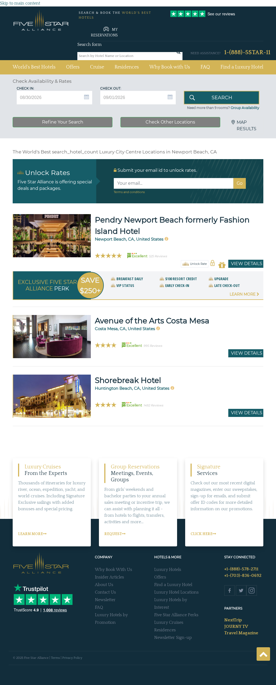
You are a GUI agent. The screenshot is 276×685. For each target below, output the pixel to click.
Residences (127, 67)
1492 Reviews (153, 405)
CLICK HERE (201, 534)
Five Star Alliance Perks (176, 614)
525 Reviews (158, 256)
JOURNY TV (236, 626)
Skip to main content (20, 3)
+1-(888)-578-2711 (241, 569)
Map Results (246, 125)
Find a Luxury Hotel (241, 67)
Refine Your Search (62, 122)
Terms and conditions (129, 192)
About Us (104, 584)
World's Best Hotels (34, 67)
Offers (73, 67)
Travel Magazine (241, 633)
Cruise (97, 67)
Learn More (243, 294)
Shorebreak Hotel (128, 380)
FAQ (205, 67)
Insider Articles (109, 577)
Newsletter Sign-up (173, 637)
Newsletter (105, 599)
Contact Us (105, 592)
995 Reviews (152, 346)
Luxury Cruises (168, 622)
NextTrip (233, 620)
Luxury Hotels (167, 569)
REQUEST (113, 534)
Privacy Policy (72, 658)
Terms (55, 658)
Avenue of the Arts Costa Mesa (152, 320)
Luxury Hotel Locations (176, 592)
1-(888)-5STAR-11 (247, 52)
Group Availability (245, 108)
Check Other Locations (170, 122)
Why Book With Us (113, 569)
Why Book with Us (169, 67)
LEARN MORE (30, 534)
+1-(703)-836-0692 (242, 575)
